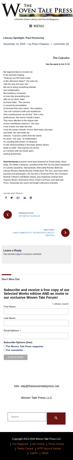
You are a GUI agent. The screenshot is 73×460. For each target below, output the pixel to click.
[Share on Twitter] (11, 198)
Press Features (40, 43)
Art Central (38, 443)
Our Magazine (20, 443)
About (45, 453)
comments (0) (61, 43)
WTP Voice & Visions (49, 448)
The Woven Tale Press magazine (24, 346)
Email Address (12, 330)
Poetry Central (25, 448)
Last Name (9, 318)
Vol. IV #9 (65, 64)
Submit (34, 453)
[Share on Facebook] (6, 198)
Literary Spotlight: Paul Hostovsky (23, 37)
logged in (19, 254)
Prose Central (56, 443)
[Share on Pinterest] (30, 198)
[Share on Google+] (18, 198)
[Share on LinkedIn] (24, 198)
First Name (10, 306)
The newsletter (14, 350)
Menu (38, 26)
